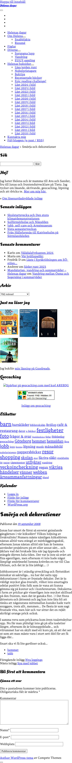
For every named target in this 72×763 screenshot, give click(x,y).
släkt (52, 458)
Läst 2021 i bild (25, 95)
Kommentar (8, 698)
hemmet (39, 441)
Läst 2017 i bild (25, 109)
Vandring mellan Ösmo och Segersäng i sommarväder (38, 275)
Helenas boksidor (19, 64)
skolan (27, 457)
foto (4, 436)
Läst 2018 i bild (25, 105)
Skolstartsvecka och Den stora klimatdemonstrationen (28, 216)
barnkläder (20, 425)
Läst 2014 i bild (25, 119)
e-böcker (31, 431)
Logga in (13, 494)
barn (5, 424)
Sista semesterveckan (22, 229)
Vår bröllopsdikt (32, 256)
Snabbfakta (22, 39)
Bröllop (51, 425)
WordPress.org (17, 504)
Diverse (12, 50)
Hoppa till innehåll (12, 1)
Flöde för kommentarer (23, 501)
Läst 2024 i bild (25, 84)
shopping (10, 457)
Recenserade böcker (28, 77)
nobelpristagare (8, 452)
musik (40, 446)
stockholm (63, 457)
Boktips (20, 74)
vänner (26, 472)
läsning (19, 447)
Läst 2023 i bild (25, 88)
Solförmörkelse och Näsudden (27, 222)
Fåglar (11, 46)
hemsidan (55, 441)
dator (21, 431)
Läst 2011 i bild (25, 130)
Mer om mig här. (35, 191)
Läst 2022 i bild (25, 91)
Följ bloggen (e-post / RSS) (25, 140)
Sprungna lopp (25, 53)
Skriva (43, 458)
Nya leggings (33, 660)
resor (48, 451)
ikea (66, 441)
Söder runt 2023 (35, 266)
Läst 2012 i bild (25, 126)
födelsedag (58, 436)
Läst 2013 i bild (25, 123)
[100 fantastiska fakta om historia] (9, 333)
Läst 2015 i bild (25, 116)
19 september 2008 (29, 524)
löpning (29, 446)
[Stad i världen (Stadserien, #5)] (29, 336)
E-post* (5, 737)
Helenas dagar (8, 5)
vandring (47, 462)
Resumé (20, 43)
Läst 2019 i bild (25, 102)
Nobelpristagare (25, 71)
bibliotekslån (37, 425)
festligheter (50, 430)
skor (36, 458)
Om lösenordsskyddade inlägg (22, 198)
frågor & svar (20, 436)
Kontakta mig (16, 137)
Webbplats (7, 744)
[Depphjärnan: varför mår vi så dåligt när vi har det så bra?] (9, 361)
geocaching (7, 441)
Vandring (21, 57)
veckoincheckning (19, 467)
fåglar (48, 437)
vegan (43, 467)
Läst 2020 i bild (25, 98)
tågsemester (18, 462)
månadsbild (54, 446)
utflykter (33, 462)
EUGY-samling (25, 60)
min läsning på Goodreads (32, 368)
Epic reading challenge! (30, 81)
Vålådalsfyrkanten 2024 (37, 253)
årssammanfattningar (21, 476)
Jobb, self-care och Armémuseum (29, 225)
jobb (4, 446)
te (1, 462)
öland (46, 477)
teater (6, 462)
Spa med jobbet (27, 663)
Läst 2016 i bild (25, 112)
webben (40, 472)
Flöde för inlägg (18, 497)
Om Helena (15, 36)
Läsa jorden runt (26, 67)
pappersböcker (29, 452)
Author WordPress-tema (16, 758)
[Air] (48, 336)
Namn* (5, 730)
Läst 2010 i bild (25, 133)
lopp (12, 446)
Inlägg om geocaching (36, 405)
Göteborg (23, 441)
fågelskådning (38, 437)
